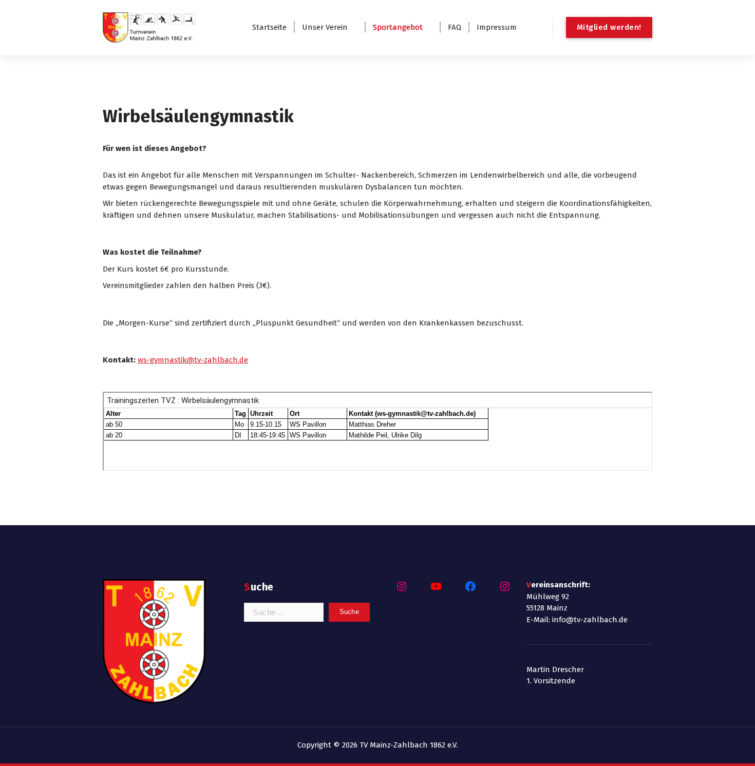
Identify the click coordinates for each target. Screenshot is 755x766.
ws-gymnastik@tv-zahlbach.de (193, 360)
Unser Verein (325, 27)
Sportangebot (398, 27)
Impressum (497, 27)
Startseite (269, 27)
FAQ (454, 27)
